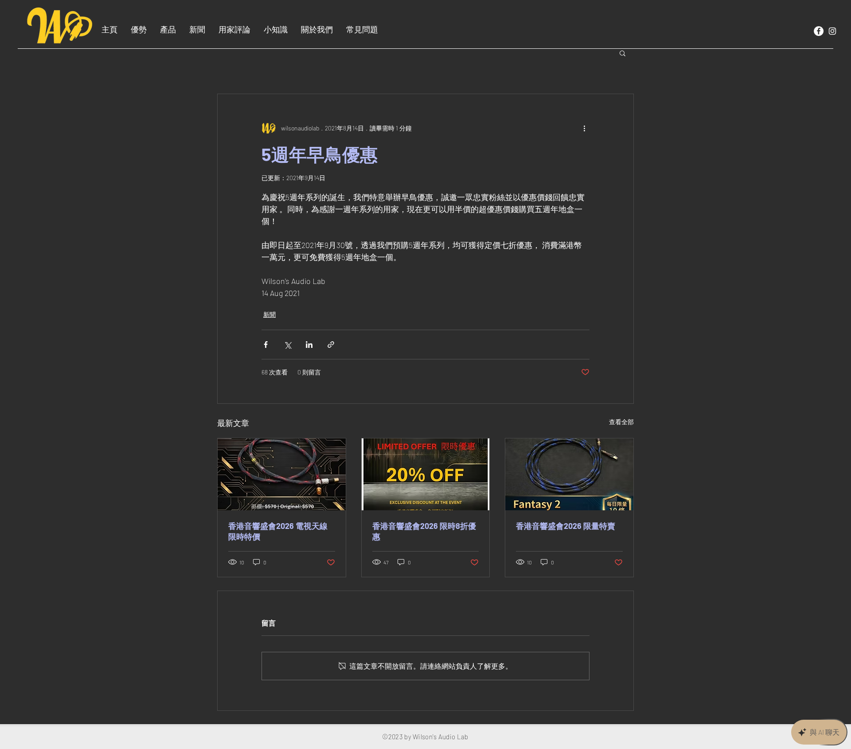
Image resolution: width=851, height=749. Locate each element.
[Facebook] (819, 31)
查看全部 (621, 422)
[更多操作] (584, 127)
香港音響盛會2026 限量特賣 (565, 526)
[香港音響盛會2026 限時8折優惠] (426, 474)
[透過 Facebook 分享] (266, 344)
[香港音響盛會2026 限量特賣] (569, 474)
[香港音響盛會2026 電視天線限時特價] (282, 474)
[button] (622, 52)
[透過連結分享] (331, 344)
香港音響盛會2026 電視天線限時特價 (278, 531)
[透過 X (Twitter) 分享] (287, 344)
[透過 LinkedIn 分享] (309, 344)
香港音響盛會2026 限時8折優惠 (424, 531)
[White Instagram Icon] (832, 31)
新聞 (269, 314)
